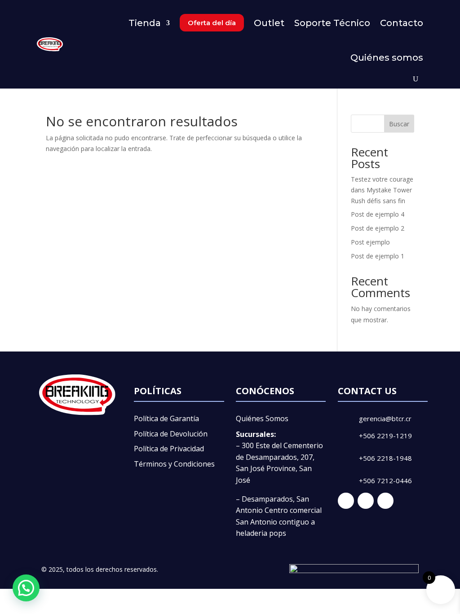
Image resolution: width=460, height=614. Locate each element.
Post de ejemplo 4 (377, 214)
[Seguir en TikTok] (385, 501)
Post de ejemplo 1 (377, 256)
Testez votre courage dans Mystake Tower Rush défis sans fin (382, 190)
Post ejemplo (370, 242)
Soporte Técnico (332, 23)
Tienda (144, 23)
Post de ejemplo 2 (377, 228)
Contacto (401, 23)
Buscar (399, 124)
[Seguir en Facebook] (346, 501)
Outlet (269, 23)
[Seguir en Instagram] (366, 501)
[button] (26, 587)
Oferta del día (212, 22)
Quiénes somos (386, 57)
